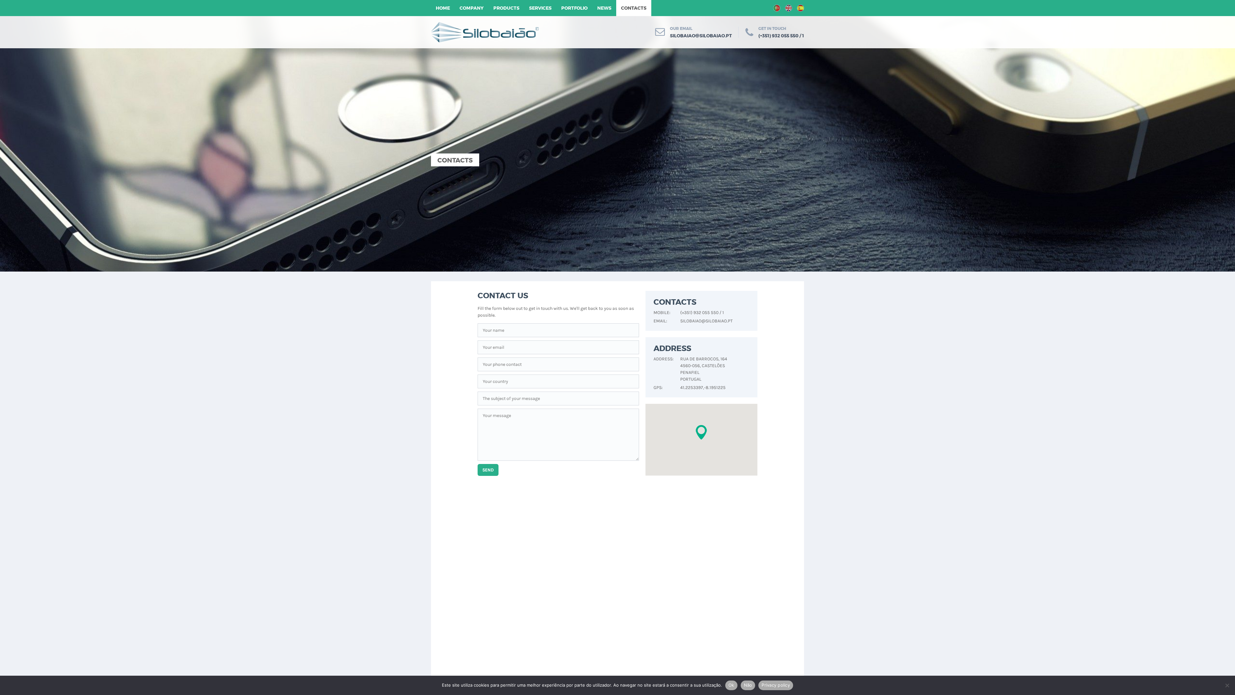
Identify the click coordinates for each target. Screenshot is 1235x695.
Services (540, 8)
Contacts (633, 8)
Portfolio (574, 8)
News (604, 8)
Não (748, 685)
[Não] (1227, 685)
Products (506, 8)
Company (472, 8)
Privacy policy (776, 685)
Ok (731, 685)
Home (443, 8)
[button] (701, 432)
